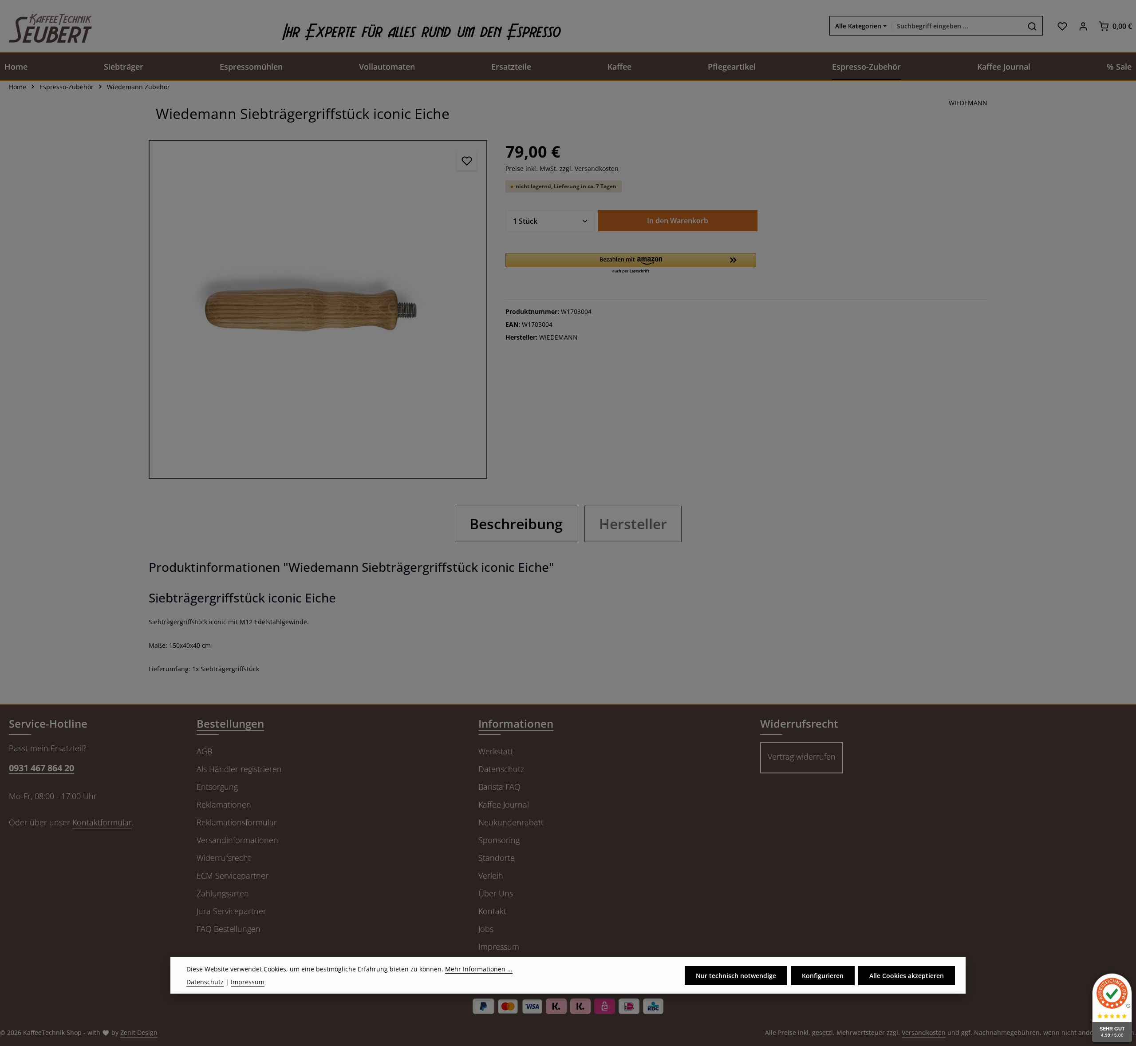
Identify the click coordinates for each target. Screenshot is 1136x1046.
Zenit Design (139, 1032)
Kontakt (492, 911)
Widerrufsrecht (224, 857)
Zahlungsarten (223, 893)
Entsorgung (217, 786)
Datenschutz (501, 769)
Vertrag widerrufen (802, 756)
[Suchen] (1032, 26)
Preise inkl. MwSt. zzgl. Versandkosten (562, 168)
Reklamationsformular (237, 822)
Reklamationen (224, 804)
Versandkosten (924, 1032)
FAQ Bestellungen (228, 928)
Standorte (496, 857)
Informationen (515, 723)
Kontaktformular (102, 822)
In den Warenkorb (677, 221)
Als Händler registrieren (239, 769)
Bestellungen (230, 723)
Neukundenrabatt (511, 822)
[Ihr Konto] (1083, 26)
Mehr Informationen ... (479, 969)
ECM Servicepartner (232, 875)
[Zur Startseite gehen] (46, 26)
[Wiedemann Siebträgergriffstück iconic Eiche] (318, 309)
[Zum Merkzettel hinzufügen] (467, 160)
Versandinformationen (237, 840)
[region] (318, 309)
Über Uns (495, 893)
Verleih (490, 875)
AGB (204, 751)
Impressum (498, 946)
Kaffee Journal (503, 804)
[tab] (516, 524)
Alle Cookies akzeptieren (906, 975)
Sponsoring (499, 840)
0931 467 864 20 (41, 768)
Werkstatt (495, 751)
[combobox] (956, 26)
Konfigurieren (823, 975)
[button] (630, 263)
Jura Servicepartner (231, 911)
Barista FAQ (499, 786)
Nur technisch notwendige (736, 975)
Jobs (485, 928)
